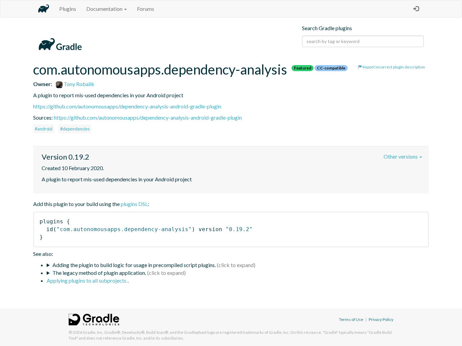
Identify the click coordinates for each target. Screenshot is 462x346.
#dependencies (75, 128)
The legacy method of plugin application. (99, 272)
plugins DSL (134, 204)
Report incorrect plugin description (393, 66)
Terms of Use (351, 319)
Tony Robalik (78, 84)
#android (43, 128)
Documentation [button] (104, 8)
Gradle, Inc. (93, 332)
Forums (145, 8)
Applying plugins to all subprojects (87, 280)
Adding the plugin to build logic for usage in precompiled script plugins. (134, 265)
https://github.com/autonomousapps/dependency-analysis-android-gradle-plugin (127, 106)
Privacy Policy (381, 319)
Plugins (67, 8)
